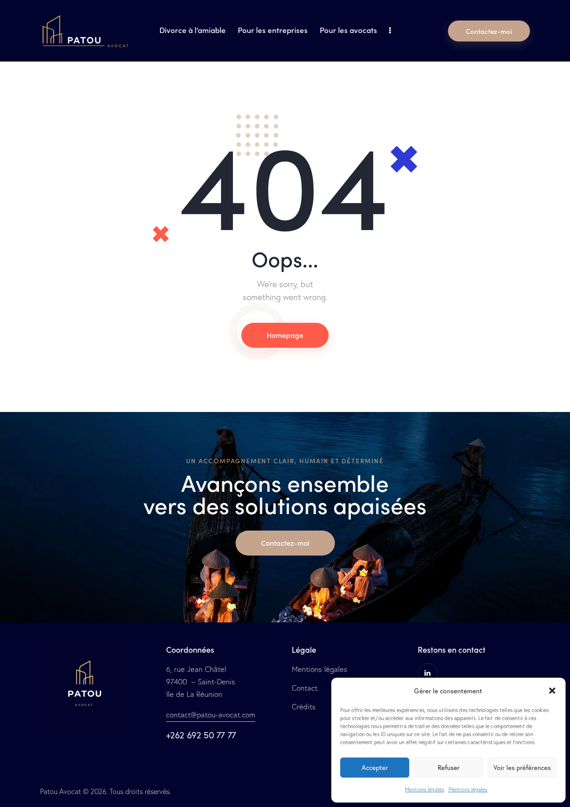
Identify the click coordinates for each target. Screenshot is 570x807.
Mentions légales (424, 789)
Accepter (375, 767)
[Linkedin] (428, 673)
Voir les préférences (522, 767)
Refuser (449, 767)
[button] (552, 690)
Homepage (285, 335)
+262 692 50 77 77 (201, 735)
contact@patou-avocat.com (210, 714)
